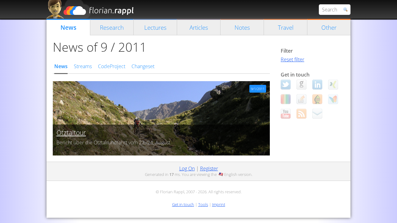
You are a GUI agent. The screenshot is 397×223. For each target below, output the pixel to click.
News (68, 27)
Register (209, 168)
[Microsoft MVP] (333, 99)
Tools (203, 204)
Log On (187, 168)
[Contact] (317, 114)
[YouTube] (286, 114)
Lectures (155, 27)
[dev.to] (286, 99)
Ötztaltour (71, 132)
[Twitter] (286, 85)
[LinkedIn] (317, 85)
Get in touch (183, 204)
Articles (199, 27)
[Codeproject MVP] (317, 99)
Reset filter (292, 59)
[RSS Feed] (301, 114)
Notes (242, 27)
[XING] (333, 85)
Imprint (218, 204)
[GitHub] (301, 85)
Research (112, 27)
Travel (285, 27)
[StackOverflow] (301, 99)
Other (329, 27)
